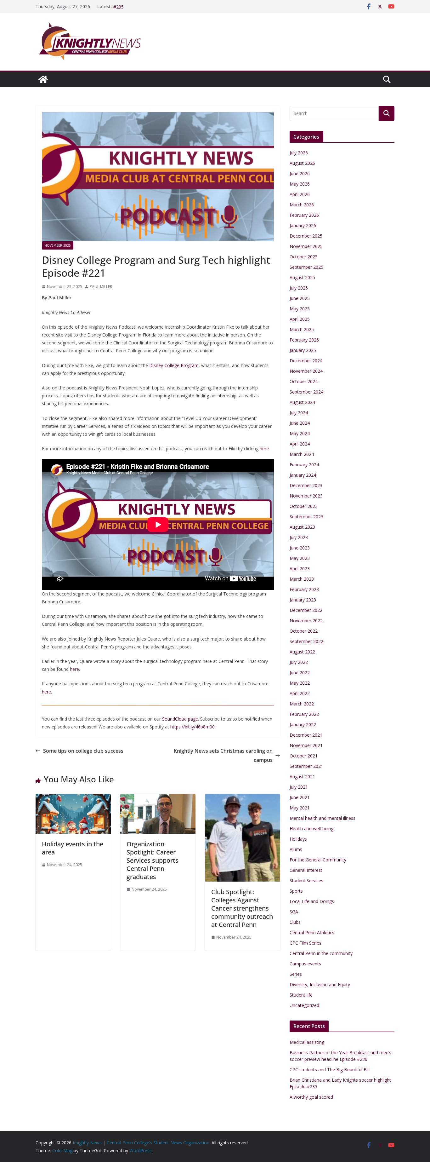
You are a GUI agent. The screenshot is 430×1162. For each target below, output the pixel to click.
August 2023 (302, 527)
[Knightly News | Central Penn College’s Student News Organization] (43, 79)
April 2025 (300, 319)
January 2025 (303, 350)
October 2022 (304, 631)
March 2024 (302, 454)
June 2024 (300, 423)
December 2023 (306, 485)
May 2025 (300, 309)
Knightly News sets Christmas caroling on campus (223, 755)
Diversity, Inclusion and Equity (320, 984)
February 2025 (304, 340)
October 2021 (304, 756)
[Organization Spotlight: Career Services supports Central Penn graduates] (157, 798)
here (264, 449)
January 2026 (303, 225)
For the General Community (318, 860)
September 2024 (306, 392)
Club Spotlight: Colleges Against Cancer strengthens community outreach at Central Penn (242, 908)
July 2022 (299, 662)
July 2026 (299, 153)
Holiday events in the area (72, 848)
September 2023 (306, 517)
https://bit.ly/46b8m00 (192, 727)
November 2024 (306, 371)
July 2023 (299, 537)
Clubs (295, 922)
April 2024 (300, 444)
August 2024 (302, 402)
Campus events (305, 964)
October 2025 (304, 257)
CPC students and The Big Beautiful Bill (330, 1070)
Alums (296, 849)
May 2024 (300, 433)
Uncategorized (304, 1005)
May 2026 (300, 184)
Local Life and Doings (312, 901)
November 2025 (57, 245)
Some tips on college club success (83, 750)
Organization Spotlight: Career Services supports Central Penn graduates (152, 860)
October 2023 (304, 506)
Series (296, 974)
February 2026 (304, 215)
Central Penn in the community (321, 953)
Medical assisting (307, 1042)
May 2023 (300, 558)
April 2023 (300, 569)
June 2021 (300, 797)
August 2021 (302, 776)
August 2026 (302, 163)
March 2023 (302, 579)
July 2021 (299, 787)
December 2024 (306, 361)
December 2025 (306, 236)
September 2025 (306, 267)
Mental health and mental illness (322, 818)
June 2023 (300, 548)
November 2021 (306, 745)
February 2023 (304, 589)
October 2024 (304, 381)
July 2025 (299, 288)
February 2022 (304, 714)
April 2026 (300, 194)
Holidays (298, 839)
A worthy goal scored (311, 1097)
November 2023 (306, 496)
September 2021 (306, 766)
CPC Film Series (305, 943)
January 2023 (303, 600)
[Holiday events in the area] (73, 798)
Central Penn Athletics (312, 932)
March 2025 (302, 329)
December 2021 (306, 735)
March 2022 (302, 704)
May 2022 (300, 683)
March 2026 (302, 205)
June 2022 (300, 673)
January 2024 (303, 475)
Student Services (306, 880)
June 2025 (300, 298)
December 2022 (306, 610)
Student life (301, 995)
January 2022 (303, 725)
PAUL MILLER (101, 286)
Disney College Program (174, 365)
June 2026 (300, 173)
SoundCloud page (180, 719)
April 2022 (300, 693)
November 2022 (306, 621)
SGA (294, 912)
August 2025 (302, 277)
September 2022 (306, 641)
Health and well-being (311, 828)
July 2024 (299, 413)
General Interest (306, 870)
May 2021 (300, 808)
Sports (296, 891)
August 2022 (302, 652)
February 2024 (304, 465)
